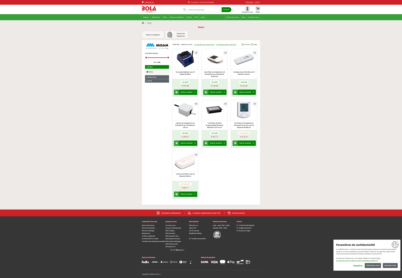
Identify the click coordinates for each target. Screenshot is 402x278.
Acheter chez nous (232, 17)
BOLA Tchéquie (170, 231)
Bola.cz (160, 9)
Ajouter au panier (187, 92)
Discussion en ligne (244, 231)
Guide (243, 17)
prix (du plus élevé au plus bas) (226, 44)
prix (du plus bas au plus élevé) (204, 44)
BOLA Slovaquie (170, 233)
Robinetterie (156, 17)
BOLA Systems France (172, 236)
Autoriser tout (390, 265)
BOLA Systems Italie (172, 244)
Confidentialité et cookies (150, 239)
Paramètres (358, 265)
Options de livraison (148, 225)
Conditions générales (148, 236)
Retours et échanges (148, 231)
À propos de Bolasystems (173, 228)
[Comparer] (196, 53)
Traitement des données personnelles (153, 241)
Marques (146, 17)
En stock (247, 44)
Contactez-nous (253, 17)
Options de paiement (148, 228)
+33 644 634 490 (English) (246, 225)
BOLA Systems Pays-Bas (173, 239)
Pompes (189, 17)
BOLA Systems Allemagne (173, 241)
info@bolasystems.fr (245, 228)
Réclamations (146, 233)
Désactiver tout (372, 265)
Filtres (165, 17)
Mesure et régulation (177, 17)
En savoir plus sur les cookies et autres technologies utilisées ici (357, 261)
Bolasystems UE (170, 246)
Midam (151, 72)
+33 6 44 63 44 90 (204, 2)
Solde (203, 17)
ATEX (196, 17)
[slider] (146, 57)
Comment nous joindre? (198, 239)
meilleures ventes (187, 44)
